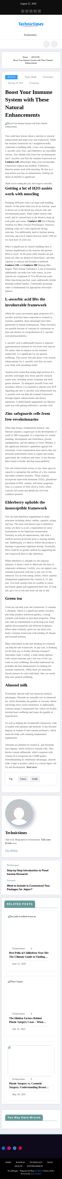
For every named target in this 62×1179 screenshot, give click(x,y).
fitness (27, 77)
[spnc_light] (54, 44)
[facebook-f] (22, 11)
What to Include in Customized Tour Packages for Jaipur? (28, 887)
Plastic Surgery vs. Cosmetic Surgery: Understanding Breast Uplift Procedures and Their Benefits (27, 1085)
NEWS (50, 1162)
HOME (8, 1162)
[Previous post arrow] (54, 870)
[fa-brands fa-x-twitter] (26, 11)
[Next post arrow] (54, 887)
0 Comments (34, 83)
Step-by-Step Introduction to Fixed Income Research (27, 872)
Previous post (13, 865)
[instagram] (35, 11)
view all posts (11, 850)
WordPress (39, 1171)
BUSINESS (20, 1162)
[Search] (46, 44)
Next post (11, 880)
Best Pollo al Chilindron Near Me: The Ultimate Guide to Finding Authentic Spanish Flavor (29, 955)
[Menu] (6, 44)
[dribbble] (31, 11)
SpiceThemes (36, 1174)
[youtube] (39, 11)
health (34, 77)
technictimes (48, 77)
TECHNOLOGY (36, 1162)
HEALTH (11, 77)
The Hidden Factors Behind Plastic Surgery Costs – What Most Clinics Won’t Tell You (26, 1020)
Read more (32, 767)
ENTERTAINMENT (35, 1166)
